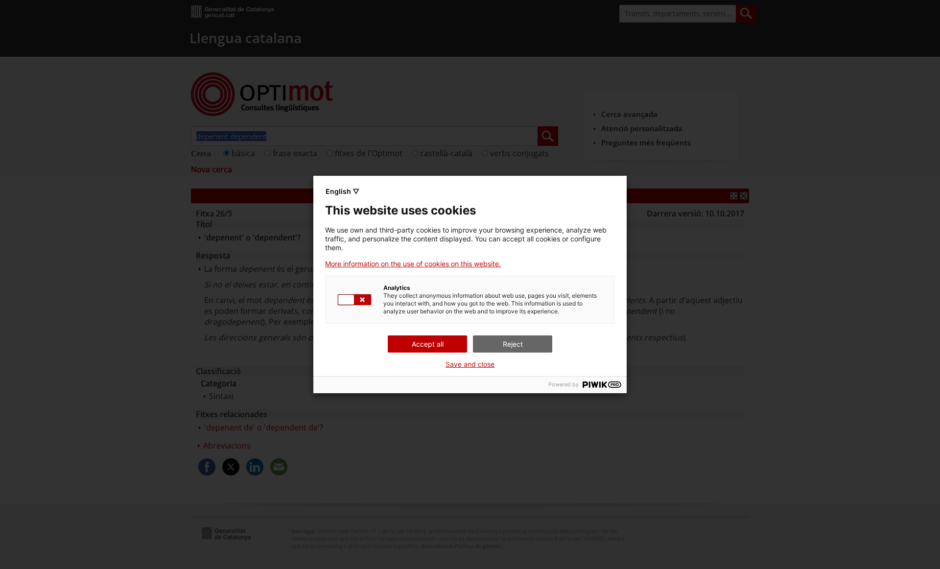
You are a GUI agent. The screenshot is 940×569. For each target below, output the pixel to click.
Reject (513, 344)
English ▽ (342, 191)
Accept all (428, 344)
